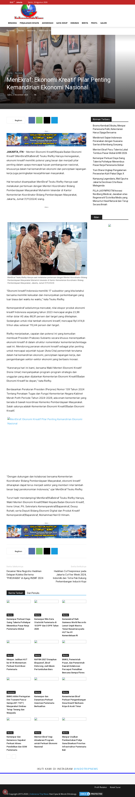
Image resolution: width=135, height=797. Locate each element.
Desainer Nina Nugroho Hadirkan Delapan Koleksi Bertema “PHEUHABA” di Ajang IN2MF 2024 (25, 575)
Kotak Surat (115, 787)
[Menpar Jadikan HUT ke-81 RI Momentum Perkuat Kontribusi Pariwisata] (19, 648)
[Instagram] (120, 2)
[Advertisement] (46, 214)
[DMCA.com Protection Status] (90, 794)
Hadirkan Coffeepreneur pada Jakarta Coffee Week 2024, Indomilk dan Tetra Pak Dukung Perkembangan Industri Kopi (69, 576)
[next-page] (14, 756)
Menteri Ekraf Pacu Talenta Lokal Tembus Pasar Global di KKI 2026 (110, 151)
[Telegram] (54, 120)
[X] (125, 2)
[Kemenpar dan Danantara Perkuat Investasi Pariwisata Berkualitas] (46, 685)
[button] (124, 23)
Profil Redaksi (100, 787)
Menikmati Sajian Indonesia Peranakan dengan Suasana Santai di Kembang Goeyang (107, 141)
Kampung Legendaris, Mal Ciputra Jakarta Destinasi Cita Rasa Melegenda (110, 182)
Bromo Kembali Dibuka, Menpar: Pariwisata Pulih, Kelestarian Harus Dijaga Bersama (109, 129)
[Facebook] (115, 2)
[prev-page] (9, 756)
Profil (94, 23)
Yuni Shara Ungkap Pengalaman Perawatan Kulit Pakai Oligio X (109, 172)
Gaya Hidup (62, 23)
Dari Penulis (33, 593)
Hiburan (74, 23)
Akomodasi (47, 23)
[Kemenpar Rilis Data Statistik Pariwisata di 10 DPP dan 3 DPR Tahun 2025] (46, 608)
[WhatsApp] (39, 120)
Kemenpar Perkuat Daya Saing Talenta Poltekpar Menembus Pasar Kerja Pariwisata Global (109, 161)
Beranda (12, 23)
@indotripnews (86, 768)
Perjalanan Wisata (29, 23)
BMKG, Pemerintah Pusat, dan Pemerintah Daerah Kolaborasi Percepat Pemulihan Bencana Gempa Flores (73, 666)
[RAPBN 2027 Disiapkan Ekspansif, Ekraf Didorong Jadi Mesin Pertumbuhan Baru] (46, 648)
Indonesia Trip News (39, 794)
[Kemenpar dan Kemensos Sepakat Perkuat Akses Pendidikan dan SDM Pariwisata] (19, 725)
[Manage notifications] (5, 792)
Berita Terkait (16, 593)
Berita (85, 23)
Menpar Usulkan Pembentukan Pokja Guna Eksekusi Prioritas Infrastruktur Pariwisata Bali (74, 743)
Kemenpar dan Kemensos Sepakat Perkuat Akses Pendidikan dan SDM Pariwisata (17, 743)
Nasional (31, 30)
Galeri (103, 23)
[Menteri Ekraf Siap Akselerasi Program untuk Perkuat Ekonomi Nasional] (46, 725)
